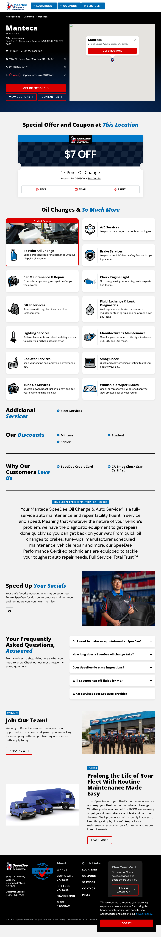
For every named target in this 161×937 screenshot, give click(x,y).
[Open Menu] (153, 6)
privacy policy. (144, 913)
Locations (44, 6)
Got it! (127, 923)
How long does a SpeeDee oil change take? (103, 654)
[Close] (135, 39)
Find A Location (123, 889)
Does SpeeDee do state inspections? (98, 667)
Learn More (99, 840)
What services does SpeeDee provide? (99, 694)
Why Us (62, 869)
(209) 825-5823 (17, 67)
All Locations (13, 16)
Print (122, 189)
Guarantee (93, 919)
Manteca (42, 16)
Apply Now (17, 750)
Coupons (70, 6)
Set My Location (33, 51)
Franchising (66, 896)
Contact (88, 888)
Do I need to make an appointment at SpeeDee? (106, 641)
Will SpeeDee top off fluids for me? (97, 680)
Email (82, 189)
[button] (112, 60)
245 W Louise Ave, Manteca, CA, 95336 (30, 59)
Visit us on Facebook (9, 611)
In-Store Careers (63, 887)
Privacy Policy (59, 919)
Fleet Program (63, 904)
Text (43, 189)
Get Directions (34, 88)
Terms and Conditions (77, 919)
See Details (94, 178)
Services (93, 6)
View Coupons (19, 97)
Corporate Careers (65, 877)
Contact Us (50, 97)
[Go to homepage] (16, 5)
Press (86, 894)
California (29, 16)
